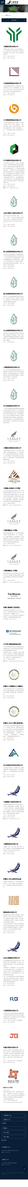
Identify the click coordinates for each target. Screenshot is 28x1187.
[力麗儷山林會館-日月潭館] (14, 477)
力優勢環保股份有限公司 (11, 367)
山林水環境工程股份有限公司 (13, 213)
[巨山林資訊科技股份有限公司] (14, 754)
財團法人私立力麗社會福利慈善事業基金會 (14, 723)
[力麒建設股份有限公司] (14, 35)
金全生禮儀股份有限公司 (11, 958)
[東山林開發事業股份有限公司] (14, 240)
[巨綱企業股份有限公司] (14, 1036)
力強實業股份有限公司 (10, 1010)
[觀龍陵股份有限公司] (14, 901)
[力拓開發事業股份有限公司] (14, 72)
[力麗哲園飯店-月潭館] (14, 559)
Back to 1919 (7, 1087)
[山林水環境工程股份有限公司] (14, 201)
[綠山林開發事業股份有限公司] (14, 282)
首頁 (2, 15)
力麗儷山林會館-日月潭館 (11, 488)
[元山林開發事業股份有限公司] (14, 319)
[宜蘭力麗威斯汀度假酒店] (14, 596)
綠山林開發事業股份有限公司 (13, 294)
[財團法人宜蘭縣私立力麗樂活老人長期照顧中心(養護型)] (14, 675)
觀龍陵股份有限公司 (10, 912)
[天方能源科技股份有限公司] (14, 149)
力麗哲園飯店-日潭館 (10, 530)
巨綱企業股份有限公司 (10, 1047)
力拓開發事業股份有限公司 (12, 83)
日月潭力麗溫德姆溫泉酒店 (12, 644)
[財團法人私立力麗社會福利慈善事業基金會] (14, 711)
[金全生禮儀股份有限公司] (14, 946)
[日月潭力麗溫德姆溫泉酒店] (14, 633)
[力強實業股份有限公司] (14, 999)
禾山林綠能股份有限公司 (11, 406)
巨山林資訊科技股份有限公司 (13, 765)
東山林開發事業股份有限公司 (13, 251)
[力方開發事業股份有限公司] (14, 108)
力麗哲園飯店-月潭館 (10, 570)
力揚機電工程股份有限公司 (12, 802)
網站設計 (8, 1174)
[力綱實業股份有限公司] (14, 832)
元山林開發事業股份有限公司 (13, 330)
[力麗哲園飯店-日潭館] (14, 519)
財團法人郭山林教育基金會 (12, 879)
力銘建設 (3, 1123)
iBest (12, 1174)
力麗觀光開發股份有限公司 (12, 448)
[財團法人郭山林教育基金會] (14, 867)
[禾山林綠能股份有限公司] (14, 394)
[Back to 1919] (14, 1076)
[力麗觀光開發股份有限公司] (14, 436)
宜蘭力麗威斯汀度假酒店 (11, 607)
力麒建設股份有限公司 (10, 46)
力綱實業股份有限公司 (10, 844)
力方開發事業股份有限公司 (12, 120)
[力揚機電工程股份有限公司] (14, 790)
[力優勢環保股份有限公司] (14, 356)
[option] (14, 8)
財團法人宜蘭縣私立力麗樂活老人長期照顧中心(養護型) (14, 686)
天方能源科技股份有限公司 (12, 160)
